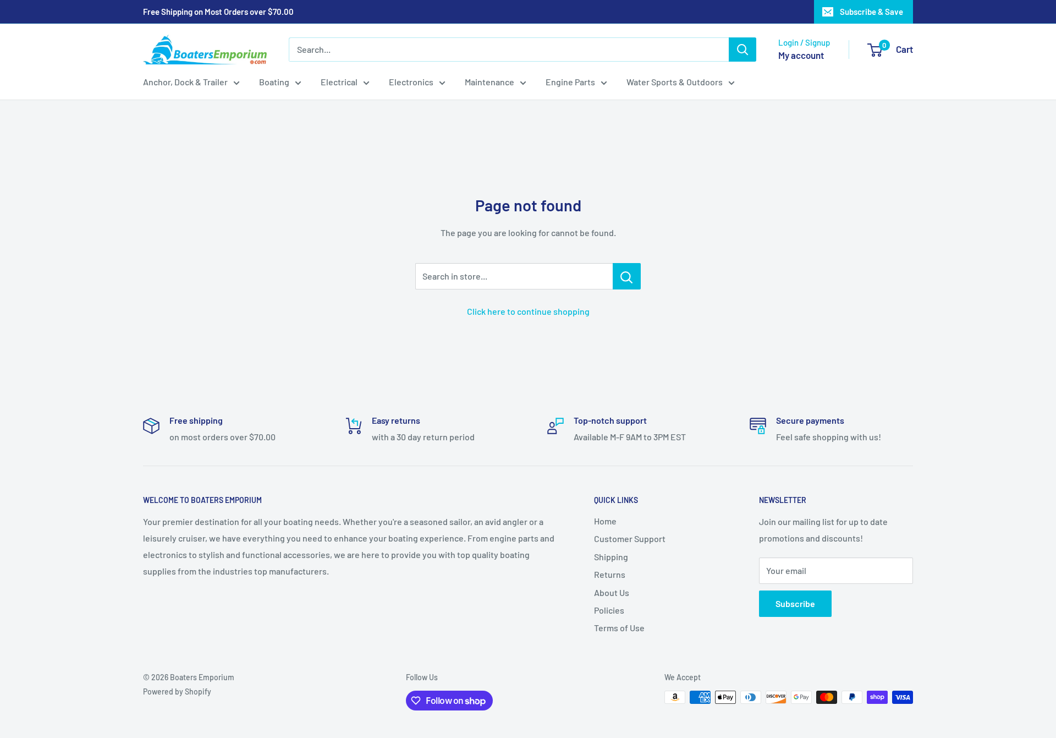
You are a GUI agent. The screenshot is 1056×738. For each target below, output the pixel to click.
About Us (611, 592)
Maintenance (489, 81)
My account (801, 55)
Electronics (411, 81)
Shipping (611, 556)
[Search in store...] (627, 276)
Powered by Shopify (177, 691)
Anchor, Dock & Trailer (185, 81)
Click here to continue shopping (528, 311)
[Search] (742, 49)
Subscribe (795, 603)
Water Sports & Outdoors (674, 81)
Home (605, 521)
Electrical (339, 81)
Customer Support (630, 538)
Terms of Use (619, 627)
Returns (609, 574)
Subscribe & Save (871, 12)
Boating (274, 81)
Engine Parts (570, 81)
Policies (609, 610)
